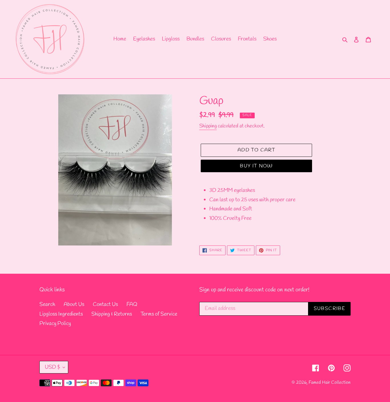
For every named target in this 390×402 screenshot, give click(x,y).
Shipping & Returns (111, 314)
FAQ (131, 304)
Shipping (208, 126)
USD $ (52, 367)
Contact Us (105, 304)
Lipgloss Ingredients (61, 314)
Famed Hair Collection (330, 382)
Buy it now (256, 166)
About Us (74, 304)
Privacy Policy (55, 323)
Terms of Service (158, 314)
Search (47, 304)
